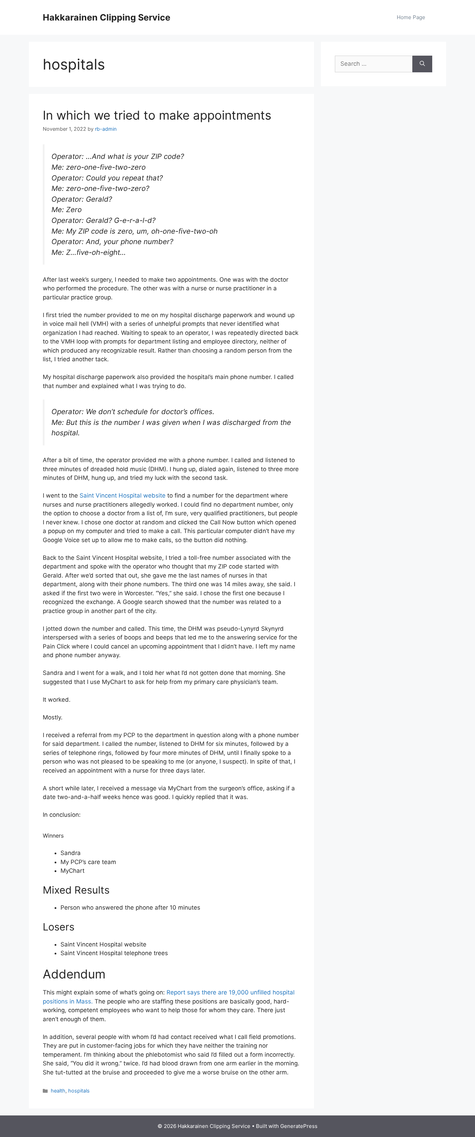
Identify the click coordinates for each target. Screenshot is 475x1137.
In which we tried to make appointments (157, 115)
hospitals (79, 1091)
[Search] (422, 64)
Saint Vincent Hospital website (123, 495)
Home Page (411, 17)
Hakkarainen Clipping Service (106, 17)
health (58, 1091)
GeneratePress (298, 1126)
